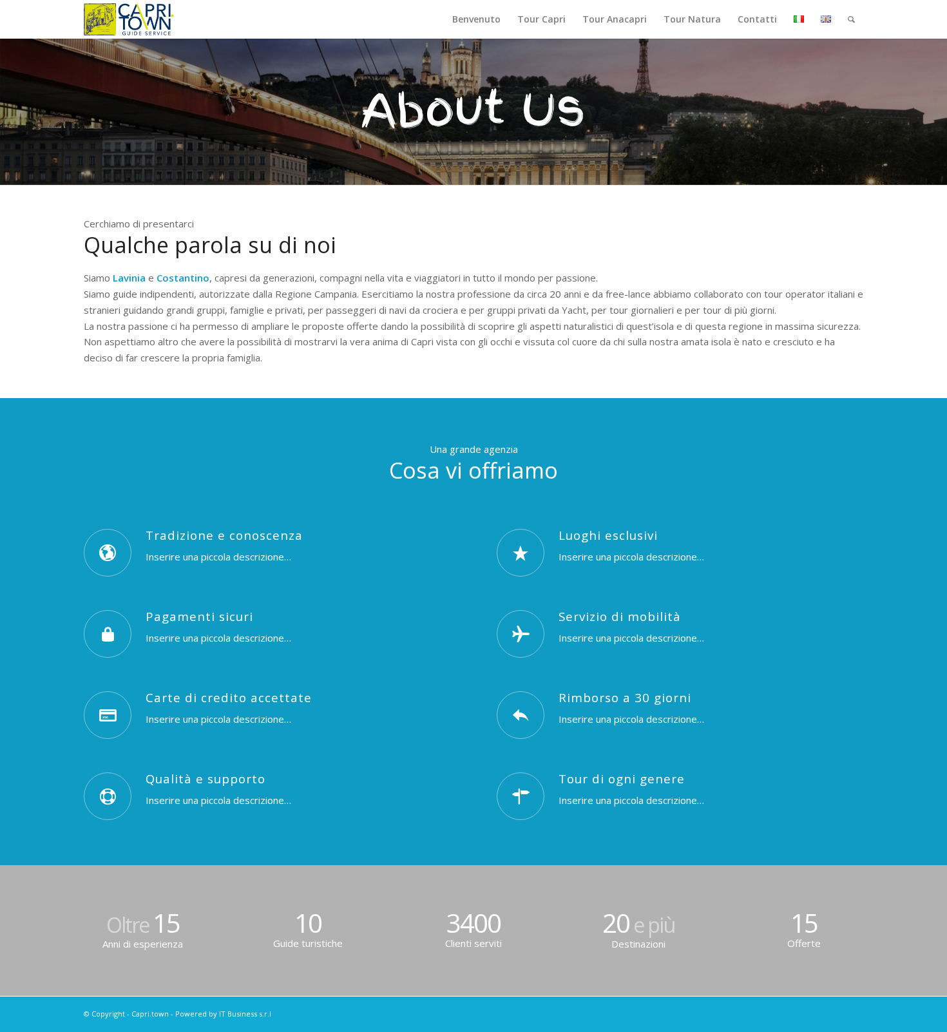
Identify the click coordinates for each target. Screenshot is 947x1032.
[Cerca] (851, 19)
